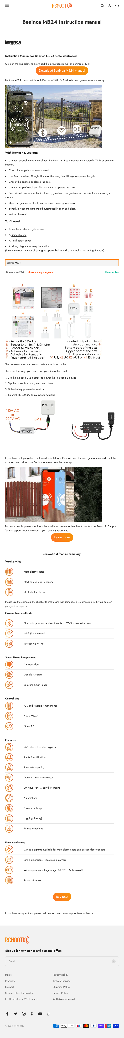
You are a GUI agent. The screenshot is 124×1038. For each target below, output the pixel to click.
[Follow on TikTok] (48, 1014)
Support (9, 987)
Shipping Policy (61, 987)
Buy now (62, 896)
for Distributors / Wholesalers (21, 999)
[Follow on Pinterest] (32, 1014)
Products (10, 981)
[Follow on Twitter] (15, 1014)
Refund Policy (60, 993)
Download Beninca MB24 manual (62, 70)
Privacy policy (60, 975)
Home (8, 975)
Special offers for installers (19, 993)
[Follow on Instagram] (24, 1014)
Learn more (62, 537)
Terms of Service (61, 981)
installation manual (57, 526)
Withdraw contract (64, 999)
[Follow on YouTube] (40, 1014)
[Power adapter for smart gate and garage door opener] (30, 417)
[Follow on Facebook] (7, 1014)
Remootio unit (18, 235)
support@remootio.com (26, 530)
